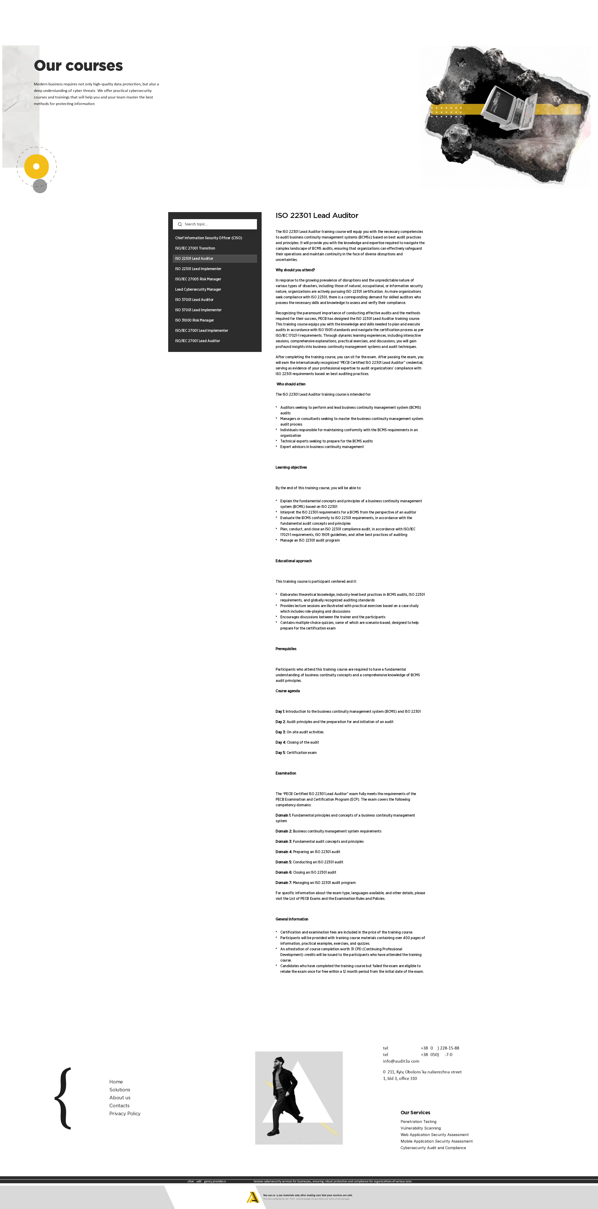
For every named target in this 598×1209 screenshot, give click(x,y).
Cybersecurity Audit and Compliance (433, 1147)
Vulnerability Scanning (421, 1128)
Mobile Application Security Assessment (437, 1141)
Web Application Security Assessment (435, 1134)
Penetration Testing (418, 1121)
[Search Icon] (215, 224)
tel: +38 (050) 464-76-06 (417, 1055)
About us (119, 1098)
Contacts (119, 1106)
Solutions (119, 1090)
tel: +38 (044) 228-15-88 (421, 1048)
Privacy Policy (124, 1114)
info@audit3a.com (401, 1061)
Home (116, 1082)
